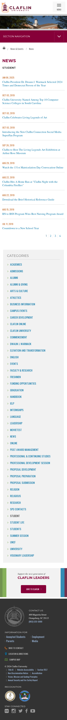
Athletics (15, 298)
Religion (14, 489)
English (14, 357)
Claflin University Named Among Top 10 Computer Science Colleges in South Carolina (30, 101)
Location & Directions (18, 653)
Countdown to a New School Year (20, 228)
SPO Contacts (18, 509)
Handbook (16, 397)
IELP (12, 403)
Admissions (16, 271)
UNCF (13, 542)
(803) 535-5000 (35, 621)
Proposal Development (23, 469)
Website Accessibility (25, 670)
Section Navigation (16, 36)
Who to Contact (16, 648)
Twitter (21, 711)
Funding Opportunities (23, 383)
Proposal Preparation (23, 476)
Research (15, 503)
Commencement (18, 337)
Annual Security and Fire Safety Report (23, 680)
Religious (15, 496)
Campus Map (14, 659)
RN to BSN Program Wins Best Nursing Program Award (32, 214)
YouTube (32, 711)
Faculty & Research (21, 370)
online (13, 443)
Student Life (17, 522)
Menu (59, 9)
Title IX (10, 670)
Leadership (16, 423)
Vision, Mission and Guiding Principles (23, 677)
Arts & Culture (19, 291)
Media (35, 641)
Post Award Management (24, 450)
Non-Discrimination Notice (18, 673)
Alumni (14, 278)
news (13, 436)
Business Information (22, 304)
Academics (16, 264)
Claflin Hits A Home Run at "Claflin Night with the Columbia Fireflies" (30, 183)
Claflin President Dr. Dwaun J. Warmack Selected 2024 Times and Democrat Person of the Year (32, 83)
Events (14, 364)
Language (15, 417)
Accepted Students (15, 637)
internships (17, 410)
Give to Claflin (32, 589)
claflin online (18, 324)
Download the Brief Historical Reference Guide (28, 199)
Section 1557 (42, 670)
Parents (10, 641)
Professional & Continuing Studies (30, 456)
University (16, 549)
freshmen (15, 377)
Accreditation (37, 673)
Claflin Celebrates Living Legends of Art (24, 117)
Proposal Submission (22, 483)
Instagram (14, 711)
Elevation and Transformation (27, 350)
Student (15, 516)
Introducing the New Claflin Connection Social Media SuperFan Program (31, 133)
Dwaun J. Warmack (20, 344)
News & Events (16, 48)
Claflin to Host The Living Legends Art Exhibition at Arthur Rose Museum (31, 151)
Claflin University (16, 7)
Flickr (7, 711)
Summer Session (19, 536)
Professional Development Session (30, 463)
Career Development (21, 317)
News (31, 48)
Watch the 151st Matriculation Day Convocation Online (32, 167)
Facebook (26, 711)
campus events (18, 311)
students (15, 529)
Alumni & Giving (19, 284)
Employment (38, 637)
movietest (16, 430)
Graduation (17, 390)
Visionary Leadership (22, 555)
